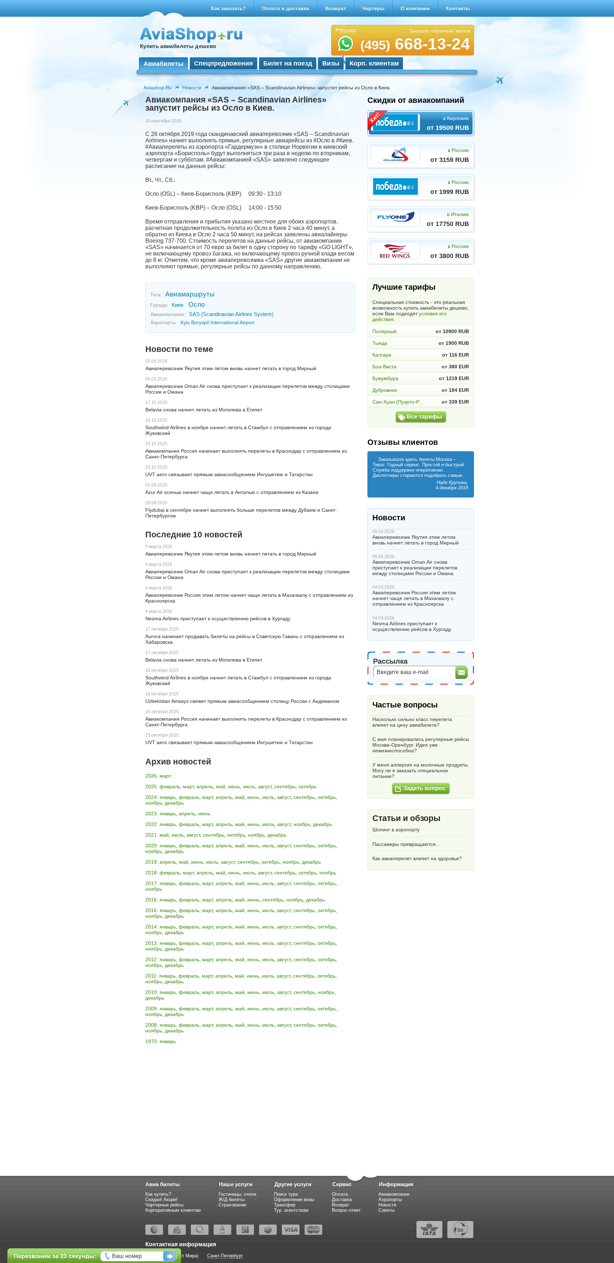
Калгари (381, 355)
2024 (151, 797)
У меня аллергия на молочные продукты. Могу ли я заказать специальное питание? (420, 770)
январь (168, 797)
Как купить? (158, 1194)
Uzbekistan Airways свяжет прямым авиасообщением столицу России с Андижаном (242, 701)
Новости (191, 87)
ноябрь (153, 803)
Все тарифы (424, 417)
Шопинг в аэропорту (396, 829)
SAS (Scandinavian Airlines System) (231, 314)
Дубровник (384, 390)
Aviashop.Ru (158, 87)
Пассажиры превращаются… (406, 844)
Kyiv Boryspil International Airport (217, 322)
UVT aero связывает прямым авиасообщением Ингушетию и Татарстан (229, 474)
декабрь (174, 803)
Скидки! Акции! (161, 1199)
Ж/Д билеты (231, 1199)
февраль (170, 786)
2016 (151, 899)
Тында (379, 343)
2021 (151, 835)
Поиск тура (286, 1194)
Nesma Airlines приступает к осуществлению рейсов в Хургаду (217, 618)
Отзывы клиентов (402, 442)
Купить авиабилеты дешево (178, 46)
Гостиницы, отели (237, 1194)
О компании (415, 8)
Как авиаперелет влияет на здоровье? (417, 858)
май (220, 786)
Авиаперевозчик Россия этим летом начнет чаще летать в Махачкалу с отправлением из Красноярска (414, 598)
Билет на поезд (287, 63)
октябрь (307, 786)
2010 (151, 992)
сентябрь (285, 786)
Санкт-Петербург (225, 1255)
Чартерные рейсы (164, 1204)
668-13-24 (415, 44)
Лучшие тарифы (404, 287)
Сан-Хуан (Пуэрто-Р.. (396, 402)
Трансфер (284, 1204)
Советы (386, 1210)
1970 (151, 1041)
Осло (196, 304)
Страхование (232, 1204)
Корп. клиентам (374, 63)
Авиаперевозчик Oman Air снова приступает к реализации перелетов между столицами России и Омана (414, 567)
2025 (151, 786)
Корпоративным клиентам (173, 1210)
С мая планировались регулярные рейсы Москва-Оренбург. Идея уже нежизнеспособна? (420, 744)
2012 (151, 959)
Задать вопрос (424, 788)
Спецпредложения (223, 63)
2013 (151, 943)
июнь (234, 786)
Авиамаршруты (190, 294)
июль (249, 786)
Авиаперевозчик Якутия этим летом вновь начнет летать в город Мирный (230, 368)
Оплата (340, 1194)
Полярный (384, 331)
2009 (151, 1008)
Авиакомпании (393, 1194)
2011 (150, 976)
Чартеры (373, 8)
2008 (151, 1025)
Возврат (335, 8)
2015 (151, 910)
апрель (204, 786)
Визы (330, 63)
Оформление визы (294, 1199)
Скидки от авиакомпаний (415, 100)
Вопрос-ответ (346, 1210)
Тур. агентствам (291, 1210)
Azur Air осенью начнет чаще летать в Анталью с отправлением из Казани (231, 492)
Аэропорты (390, 1199)
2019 (151, 862)
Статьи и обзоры (406, 818)
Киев (177, 305)
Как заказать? (228, 8)
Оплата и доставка (285, 8)
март (165, 776)
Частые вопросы (405, 704)
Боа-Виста (384, 366)
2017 (151, 883)
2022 (151, 824)
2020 (151, 845)
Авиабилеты (163, 63)
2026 (151, 776)
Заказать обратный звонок (439, 30)
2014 (151, 927)
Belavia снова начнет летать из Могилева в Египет (203, 409)
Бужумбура (385, 378)
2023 (151, 813)
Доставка (342, 1199)
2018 (151, 872)
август (264, 786)
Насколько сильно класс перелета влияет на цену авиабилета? (412, 722)
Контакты (458, 8)
